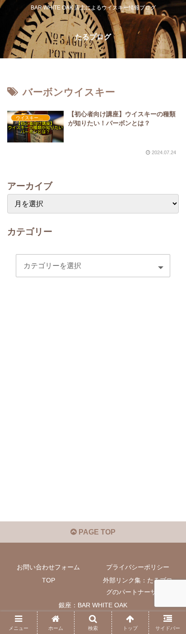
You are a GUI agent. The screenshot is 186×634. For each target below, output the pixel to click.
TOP (48, 580)
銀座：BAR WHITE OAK (93, 605)
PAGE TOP (96, 532)
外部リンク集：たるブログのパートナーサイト (137, 586)
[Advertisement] (93, 406)
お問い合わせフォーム (48, 567)
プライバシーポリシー (137, 567)
